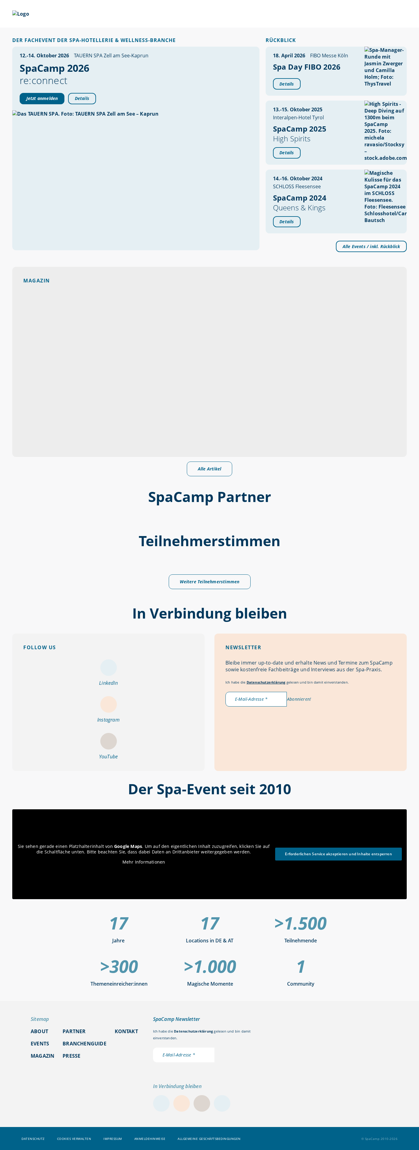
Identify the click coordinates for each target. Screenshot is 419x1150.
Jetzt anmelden (42, 98)
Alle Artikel (209, 469)
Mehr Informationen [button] (143, 862)
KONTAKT (126, 1031)
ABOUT (279, 14)
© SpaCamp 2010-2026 (379, 1138)
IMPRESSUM (112, 1138)
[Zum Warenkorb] (388, 14)
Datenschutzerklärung (266, 682)
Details (82, 98)
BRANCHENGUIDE (333, 14)
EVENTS (147, 14)
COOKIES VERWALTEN (74, 1138)
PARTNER (234, 14)
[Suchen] (373, 14)
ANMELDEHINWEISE (150, 1138)
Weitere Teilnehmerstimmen (210, 582)
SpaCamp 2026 (94, 14)
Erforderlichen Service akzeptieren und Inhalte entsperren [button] (338, 854)
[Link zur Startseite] (20, 13)
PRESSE (71, 1055)
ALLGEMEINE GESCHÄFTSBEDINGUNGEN (209, 1138)
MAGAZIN (193, 14)
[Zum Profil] (404, 14)
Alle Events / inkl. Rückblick (371, 246)
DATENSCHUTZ (33, 1138)
